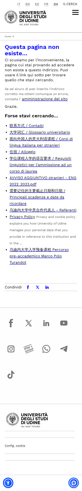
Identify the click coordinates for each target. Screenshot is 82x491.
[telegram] (64, 352)
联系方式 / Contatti (27, 125)
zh (56, 4)
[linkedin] (46, 327)
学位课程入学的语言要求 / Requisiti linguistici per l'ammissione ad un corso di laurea (41, 164)
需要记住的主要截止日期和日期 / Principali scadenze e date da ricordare (37, 197)
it (18, 4)
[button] (8, 483)
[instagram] (11, 352)
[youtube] (64, 327)
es (37, 4)
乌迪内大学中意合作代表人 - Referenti (43, 210)
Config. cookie (15, 445)
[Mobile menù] (75, 12)
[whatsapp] (46, 352)
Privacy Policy (22, 216)
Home (8, 36)
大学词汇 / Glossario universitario (40, 132)
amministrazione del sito (44, 99)
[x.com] (28, 327)
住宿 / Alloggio (22, 151)
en (27, 4)
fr (46, 4)
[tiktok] (11, 378)
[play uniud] (28, 352)
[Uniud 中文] (25, 17)
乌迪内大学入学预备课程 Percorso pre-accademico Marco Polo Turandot (39, 256)
